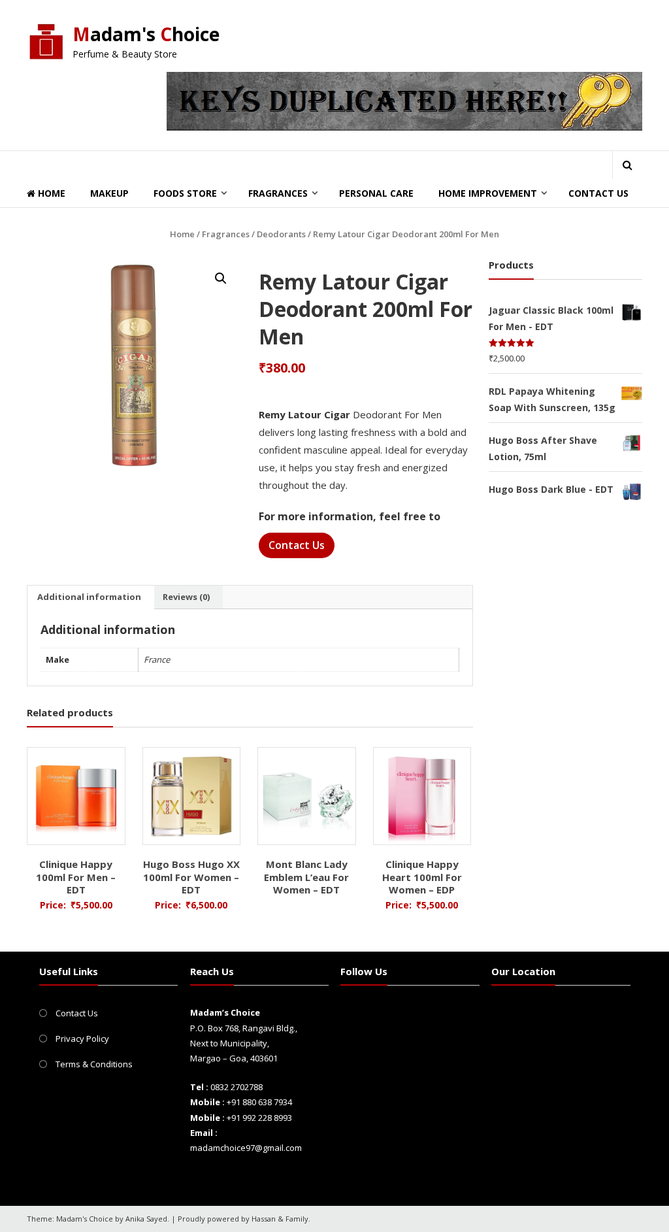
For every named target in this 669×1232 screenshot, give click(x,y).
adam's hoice (146, 34)
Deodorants (281, 234)
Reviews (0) (186, 597)
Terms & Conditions (94, 1064)
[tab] (89, 597)
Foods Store (185, 193)
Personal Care (376, 193)
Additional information (89, 597)
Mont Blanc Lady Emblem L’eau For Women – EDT (306, 876)
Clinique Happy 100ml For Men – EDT (76, 876)
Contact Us (598, 193)
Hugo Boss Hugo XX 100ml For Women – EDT (191, 876)
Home (50, 193)
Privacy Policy (82, 1038)
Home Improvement (487, 193)
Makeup (109, 193)
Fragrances (278, 193)
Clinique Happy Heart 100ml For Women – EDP (422, 876)
